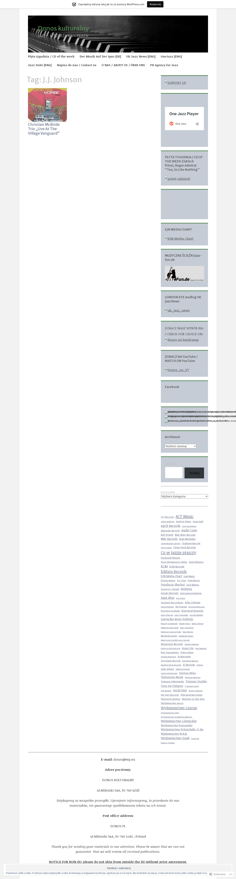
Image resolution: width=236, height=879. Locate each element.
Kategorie (168, 492)
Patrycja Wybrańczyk (170, 648)
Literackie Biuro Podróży (177, 619)
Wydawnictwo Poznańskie (176, 725)
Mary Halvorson (186, 628)
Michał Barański (169, 635)
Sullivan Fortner (183, 669)
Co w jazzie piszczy (178, 552)
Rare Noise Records (190, 660)
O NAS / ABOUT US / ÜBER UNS (123, 65)
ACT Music (184, 516)
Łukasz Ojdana (168, 742)
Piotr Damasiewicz (170, 652)
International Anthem (191, 593)
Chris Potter (166, 547)
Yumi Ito (195, 738)
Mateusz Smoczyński (171, 631)
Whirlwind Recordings (191, 694)
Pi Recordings (187, 652)
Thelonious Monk (172, 677)
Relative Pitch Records (171, 664)
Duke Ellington (196, 562)
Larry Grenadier (181, 615)
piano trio (188, 648)
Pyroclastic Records (171, 660)
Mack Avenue (197, 623)
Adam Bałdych (167, 521)
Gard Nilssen (192, 584)
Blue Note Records (185, 534)
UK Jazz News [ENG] (140, 56)
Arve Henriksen (189, 526)
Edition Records (174, 571)
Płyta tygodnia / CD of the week (51, 56)
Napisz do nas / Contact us (76, 65)
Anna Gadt (198, 521)
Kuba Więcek (167, 615)
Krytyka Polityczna (196, 606)
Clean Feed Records (184, 547)
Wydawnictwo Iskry (170, 712)
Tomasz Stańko (196, 681)
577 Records (167, 516)
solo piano (167, 669)
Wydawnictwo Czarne (179, 707)
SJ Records (189, 664)
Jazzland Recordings (172, 602)
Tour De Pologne (172, 686)
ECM (164, 566)
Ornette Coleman (192, 644)
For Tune (181, 580)
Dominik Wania (170, 557)
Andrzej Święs (183, 521)
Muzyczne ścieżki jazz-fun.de (175, 640)
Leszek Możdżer (196, 615)
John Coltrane (192, 602)
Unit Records (166, 690)
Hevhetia (186, 589)
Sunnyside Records (169, 673)
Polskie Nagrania (168, 656)
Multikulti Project (186, 636)
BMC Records (169, 539)
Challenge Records (191, 543)
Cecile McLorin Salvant (170, 543)
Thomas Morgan (192, 677)
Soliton (199, 664)
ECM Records (176, 566)
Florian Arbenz (168, 580)
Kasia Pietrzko (167, 606)
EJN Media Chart (171, 576)
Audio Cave (189, 530)
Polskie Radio (184, 656)
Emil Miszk (189, 576)
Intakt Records (169, 593)
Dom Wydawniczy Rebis (174, 562)
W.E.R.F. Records (195, 690)
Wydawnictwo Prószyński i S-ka (182, 729)
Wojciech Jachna (170, 699)
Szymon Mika (187, 673)
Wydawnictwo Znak (175, 738)
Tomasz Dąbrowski (172, 681)
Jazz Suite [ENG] (40, 65)
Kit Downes (181, 606)
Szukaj (170, 464)
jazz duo (167, 597)
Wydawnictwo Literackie (178, 721)
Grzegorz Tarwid (170, 589)
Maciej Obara (184, 623)
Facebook (172, 387)
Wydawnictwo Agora (172, 703)
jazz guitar (180, 598)
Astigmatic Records (170, 530)
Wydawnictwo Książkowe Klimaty (176, 717)
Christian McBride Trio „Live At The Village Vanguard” (44, 128)
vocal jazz (180, 690)
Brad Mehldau (187, 539)
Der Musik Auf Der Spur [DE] (100, 56)
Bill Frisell (167, 534)
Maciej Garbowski (169, 623)
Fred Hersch (194, 580)
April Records (170, 525)
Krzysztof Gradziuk (170, 610)
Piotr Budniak (200, 648)
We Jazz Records (170, 694)
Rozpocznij (155, 4)
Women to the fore (193, 699)
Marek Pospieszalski (169, 627)
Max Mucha (188, 631)
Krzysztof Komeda (192, 610)
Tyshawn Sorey (192, 686)
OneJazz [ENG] (171, 56)
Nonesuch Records (172, 644)
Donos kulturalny (63, 28)
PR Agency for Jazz (164, 65)
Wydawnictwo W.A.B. (174, 734)
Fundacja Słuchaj (173, 584)
